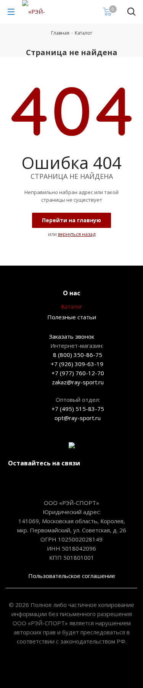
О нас (71, 293)
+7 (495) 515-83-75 (77, 408)
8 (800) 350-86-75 (77, 354)
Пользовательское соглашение (71, 576)
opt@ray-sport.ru (78, 418)
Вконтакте (42, 481)
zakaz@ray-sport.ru (78, 382)
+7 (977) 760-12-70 (77, 373)
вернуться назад (76, 234)
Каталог (71, 306)
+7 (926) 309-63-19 (77, 364)
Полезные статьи (71, 317)
